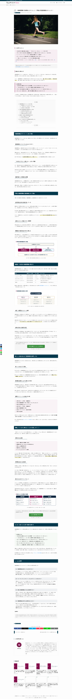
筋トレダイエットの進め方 (27, 419)
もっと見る (36, 125)
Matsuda (19, 648)
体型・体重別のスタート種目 (25, 116)
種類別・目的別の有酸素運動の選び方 (26, 115)
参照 (35, 59)
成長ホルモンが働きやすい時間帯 (26, 112)
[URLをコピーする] (54, 628)
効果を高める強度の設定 (25, 117)
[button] (17, 628)
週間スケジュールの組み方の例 (26, 123)
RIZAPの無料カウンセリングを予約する (36, 346)
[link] (26, 653)
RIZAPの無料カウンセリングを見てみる (22, 66)
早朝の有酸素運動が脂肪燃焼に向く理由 (27, 109)
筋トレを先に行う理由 (24, 120)
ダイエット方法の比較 (37, 552)
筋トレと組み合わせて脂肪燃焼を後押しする (27, 119)
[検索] (64, 0)
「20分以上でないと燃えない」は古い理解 (27, 106)
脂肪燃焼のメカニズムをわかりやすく (27, 105)
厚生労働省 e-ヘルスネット (44, 285)
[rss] (63, 0)
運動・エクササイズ (17, 12)
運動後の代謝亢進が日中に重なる (26, 113)
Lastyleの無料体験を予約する (36, 514)
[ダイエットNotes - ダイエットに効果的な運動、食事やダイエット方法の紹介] (13, 2)
